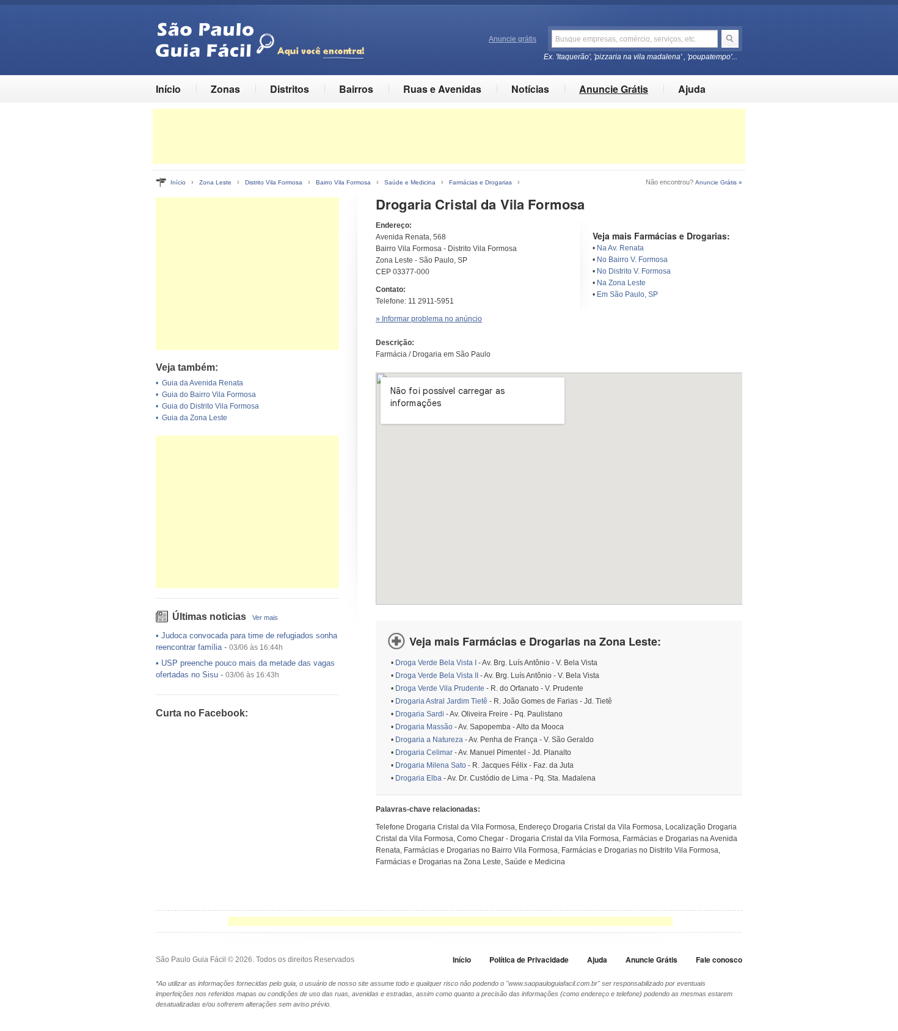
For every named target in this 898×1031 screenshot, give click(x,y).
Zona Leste (215, 182)
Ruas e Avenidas (442, 89)
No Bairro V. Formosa (632, 259)
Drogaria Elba (418, 778)
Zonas (225, 89)
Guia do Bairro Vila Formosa (209, 394)
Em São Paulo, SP (627, 294)
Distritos (289, 89)
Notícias (530, 89)
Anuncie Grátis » (718, 182)
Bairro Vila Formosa (343, 182)
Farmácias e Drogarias (480, 182)
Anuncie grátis (512, 39)
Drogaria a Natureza (429, 739)
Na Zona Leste (621, 283)
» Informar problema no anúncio (429, 319)
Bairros (356, 89)
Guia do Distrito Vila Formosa (210, 406)
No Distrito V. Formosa (634, 271)
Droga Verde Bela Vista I (435, 662)
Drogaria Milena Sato (430, 765)
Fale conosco (719, 959)
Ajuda (692, 89)
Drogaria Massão (424, 727)
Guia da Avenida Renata (202, 383)
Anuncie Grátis (613, 89)
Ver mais (265, 617)
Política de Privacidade (529, 959)
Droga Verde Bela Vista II (436, 675)
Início (168, 89)
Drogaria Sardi (419, 714)
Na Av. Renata (620, 248)
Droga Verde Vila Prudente (439, 688)
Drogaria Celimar (424, 752)
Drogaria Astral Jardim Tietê (441, 701)
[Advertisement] (449, 136)
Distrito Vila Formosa (273, 182)
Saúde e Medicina (410, 182)
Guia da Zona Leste (194, 417)
